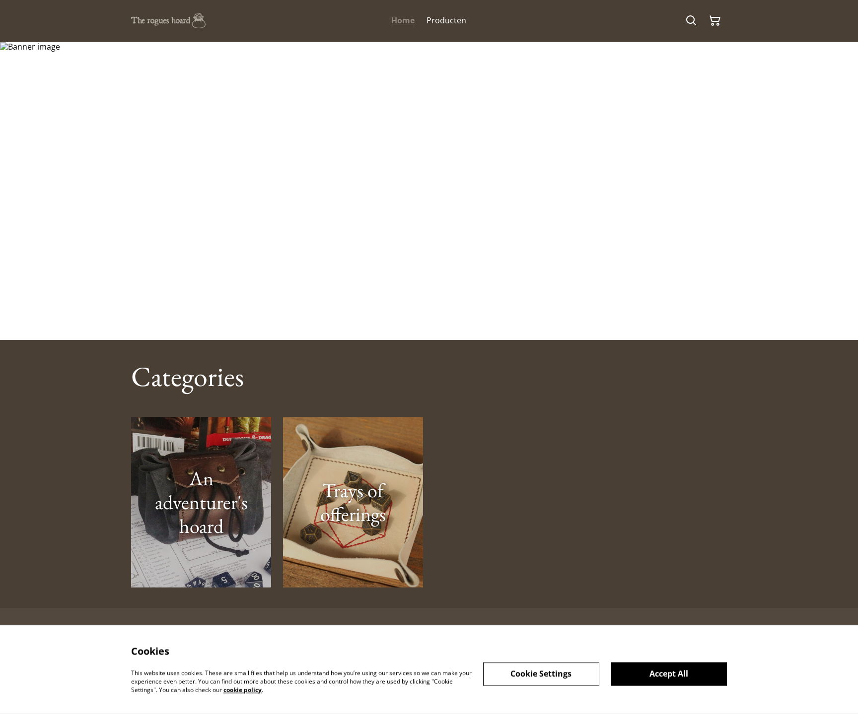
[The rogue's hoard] (168, 21)
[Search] (691, 21)
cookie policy (242, 689)
